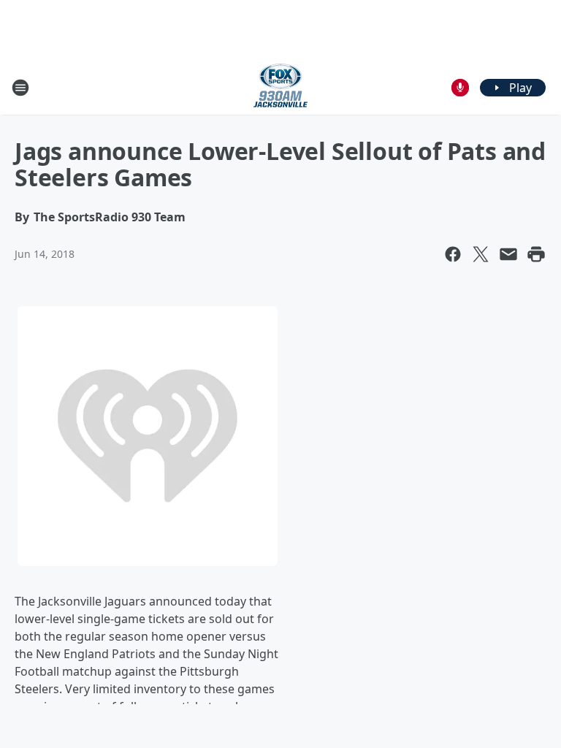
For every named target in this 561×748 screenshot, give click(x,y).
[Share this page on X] (480, 254)
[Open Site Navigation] (20, 87)
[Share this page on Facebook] (453, 254)
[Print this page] (536, 254)
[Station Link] (280, 87)
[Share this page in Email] (508, 254)
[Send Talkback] (460, 87)
